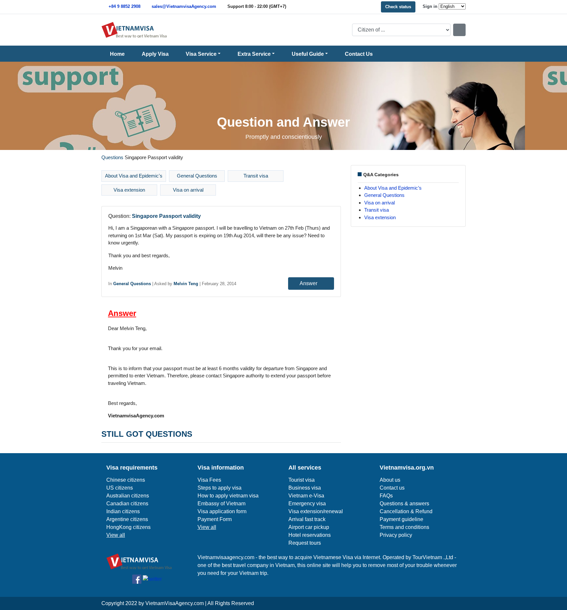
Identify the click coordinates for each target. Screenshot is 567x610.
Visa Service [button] (201, 54)
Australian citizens (127, 495)
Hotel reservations (309, 535)
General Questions (197, 176)
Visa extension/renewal (315, 511)
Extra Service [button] (254, 54)
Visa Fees (209, 480)
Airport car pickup (308, 527)
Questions (112, 157)
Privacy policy (396, 535)
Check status (398, 6)
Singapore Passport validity (166, 216)
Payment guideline (401, 519)
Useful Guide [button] (308, 54)
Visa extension (129, 190)
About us (390, 480)
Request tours (304, 543)
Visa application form (222, 511)
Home (117, 54)
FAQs (386, 495)
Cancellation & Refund (406, 511)
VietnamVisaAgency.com (174, 603)
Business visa (304, 488)
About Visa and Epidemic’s (393, 188)
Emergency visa (307, 503)
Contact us (392, 488)
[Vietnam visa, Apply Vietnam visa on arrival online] (134, 29)
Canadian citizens (127, 503)
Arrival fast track (307, 519)
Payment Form (215, 519)
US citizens (119, 488)
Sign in (430, 6)
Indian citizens (123, 511)
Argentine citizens (127, 519)
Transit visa (255, 176)
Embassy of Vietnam (221, 503)
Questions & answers (404, 503)
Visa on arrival (188, 190)
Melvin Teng (186, 283)
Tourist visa (301, 480)
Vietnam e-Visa (306, 495)
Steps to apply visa (220, 488)
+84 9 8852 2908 (124, 6)
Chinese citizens (125, 480)
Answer (309, 283)
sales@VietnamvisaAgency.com (184, 6)
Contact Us (359, 54)
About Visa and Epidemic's (133, 176)
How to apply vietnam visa (228, 495)
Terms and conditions (404, 527)
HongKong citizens (128, 527)
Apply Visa (155, 54)
